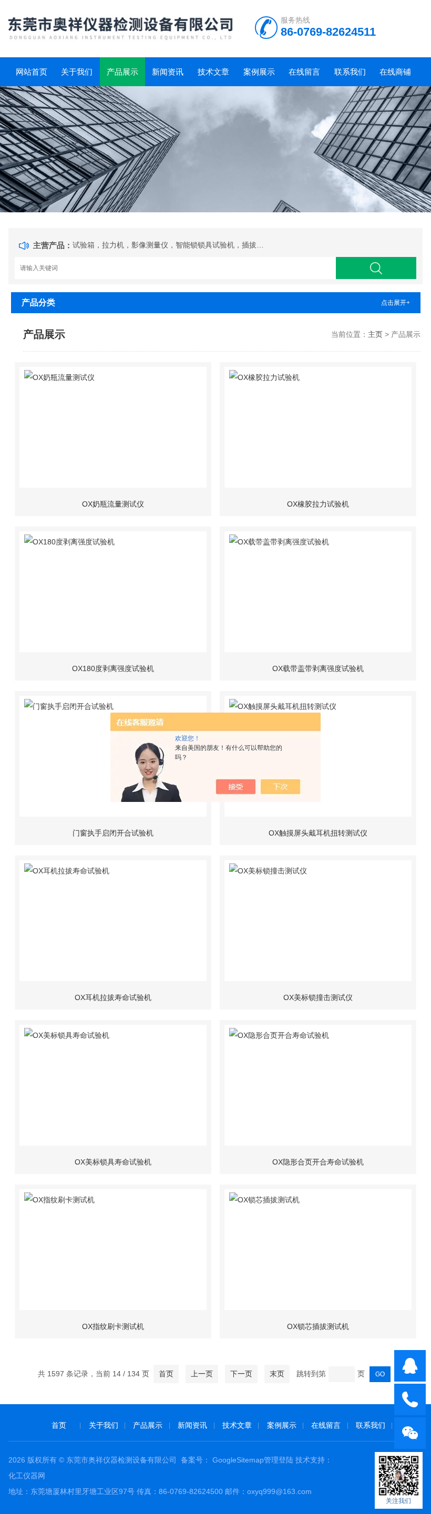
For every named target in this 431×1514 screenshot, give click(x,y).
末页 (277, 1373)
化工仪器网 (26, 1475)
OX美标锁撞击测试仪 (318, 997)
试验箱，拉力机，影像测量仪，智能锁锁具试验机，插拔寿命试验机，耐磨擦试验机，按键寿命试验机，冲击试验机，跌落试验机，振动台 (170, 245)
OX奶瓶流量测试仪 (113, 504)
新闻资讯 (167, 71)
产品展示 (122, 71)
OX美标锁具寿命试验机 (113, 1162)
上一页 (202, 1373)
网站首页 (31, 71)
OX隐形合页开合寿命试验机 (318, 1162)
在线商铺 (395, 71)
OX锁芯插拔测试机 (318, 1326)
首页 (166, 1373)
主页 (375, 334)
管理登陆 (278, 1460)
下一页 (241, 1373)
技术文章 (213, 71)
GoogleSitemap (238, 1460)
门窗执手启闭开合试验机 (113, 833)
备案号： (195, 1460)
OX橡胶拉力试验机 (318, 504)
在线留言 (304, 71)
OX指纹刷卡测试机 (113, 1326)
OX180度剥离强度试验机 (113, 668)
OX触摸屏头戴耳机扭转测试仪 (318, 833)
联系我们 (350, 71)
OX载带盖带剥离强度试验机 (318, 668)
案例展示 (259, 71)
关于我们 (77, 71)
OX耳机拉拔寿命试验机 (113, 997)
